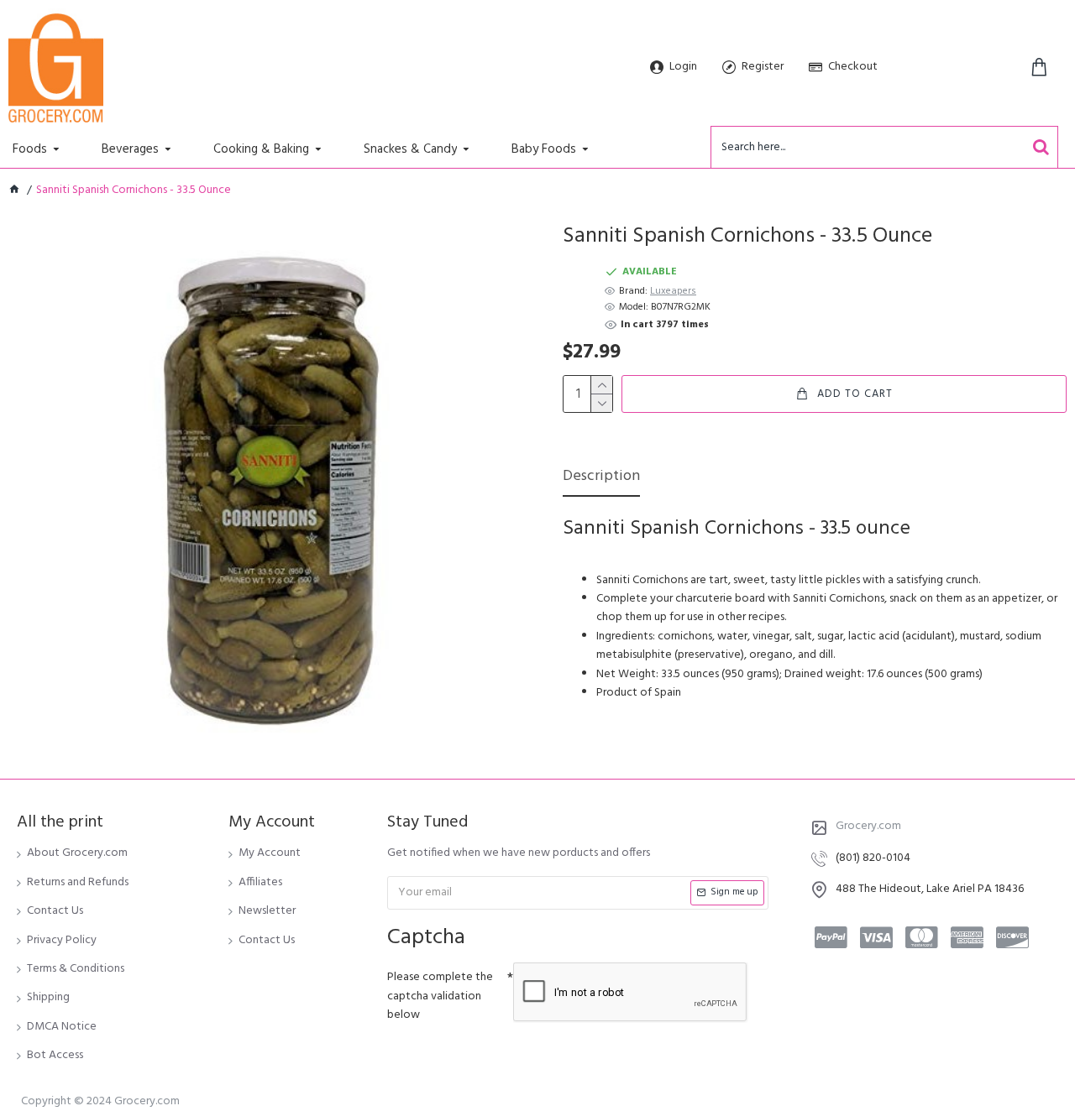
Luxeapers (673, 292)
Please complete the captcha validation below (440, 996)
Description (601, 477)
